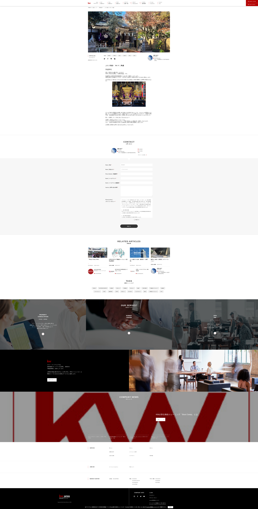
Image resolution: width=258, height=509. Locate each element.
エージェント (97, 291)
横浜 (145, 291)
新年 (134, 55)
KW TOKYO (134, 478)
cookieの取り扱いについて (154, 500)
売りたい (132, 288)
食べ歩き (130, 291)
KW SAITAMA (134, 484)
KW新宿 (125, 288)
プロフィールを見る (141, 154)
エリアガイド (138, 291)
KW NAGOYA (157, 478)
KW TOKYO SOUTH (103, 288)
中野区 (115, 55)
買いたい (118, 288)
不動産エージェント (154, 288)
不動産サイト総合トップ (92, 7)
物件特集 (151, 455)
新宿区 (109, 55)
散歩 (119, 55)
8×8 (161, 291)
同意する (137, 219)
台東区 (125, 55)
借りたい (123, 291)
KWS (117, 291)
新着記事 (100, 7)
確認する (129, 226)
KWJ (104, 291)
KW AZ (94, 288)
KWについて (131, 466)
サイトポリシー (152, 495)
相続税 (162, 288)
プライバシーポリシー (153, 497)
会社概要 (151, 492)
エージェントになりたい (113, 466)
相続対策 (110, 291)
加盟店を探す (111, 451)
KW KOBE (145, 288)
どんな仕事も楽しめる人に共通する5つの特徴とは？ (179, 414)
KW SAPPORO (116, 478)
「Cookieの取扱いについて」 (152, 507)
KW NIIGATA (157, 480)
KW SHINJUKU (135, 482)
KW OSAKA (157, 482)
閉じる (170, 507)
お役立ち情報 (111, 455)
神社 (129, 55)
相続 (138, 288)
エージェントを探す (133, 451)
